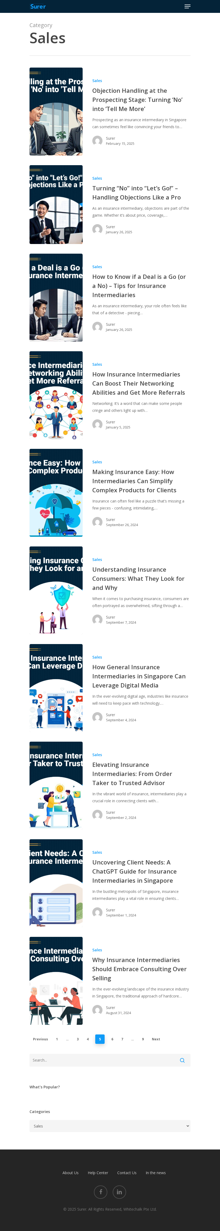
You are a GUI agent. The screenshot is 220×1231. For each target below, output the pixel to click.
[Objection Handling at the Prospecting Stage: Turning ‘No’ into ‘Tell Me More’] (56, 112)
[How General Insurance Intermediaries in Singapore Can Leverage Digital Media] (56, 688)
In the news (156, 1172)
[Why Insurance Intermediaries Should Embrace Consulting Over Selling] (56, 981)
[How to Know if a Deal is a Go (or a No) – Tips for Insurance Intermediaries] (56, 298)
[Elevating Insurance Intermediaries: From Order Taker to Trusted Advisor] (56, 786)
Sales (97, 80)
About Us (71, 1172)
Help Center (98, 1172)
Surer (110, 138)
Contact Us (127, 1172)
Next (156, 1039)
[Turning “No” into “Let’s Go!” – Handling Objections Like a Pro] (56, 204)
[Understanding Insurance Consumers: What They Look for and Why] (56, 590)
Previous (40, 1039)
